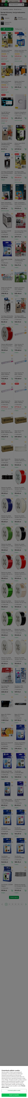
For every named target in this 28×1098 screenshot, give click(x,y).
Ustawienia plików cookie (14, 1090)
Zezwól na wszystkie (14, 1095)
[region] (14, 1082)
